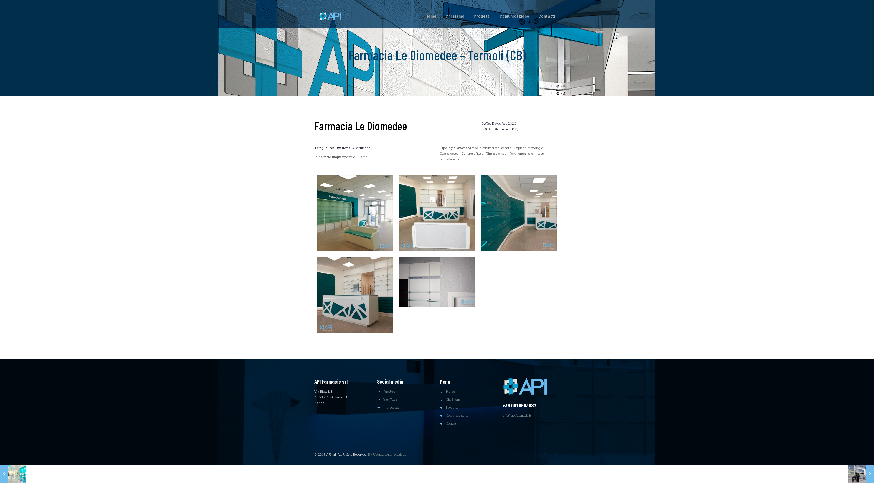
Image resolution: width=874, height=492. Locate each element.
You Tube (390, 399)
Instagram (391, 407)
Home (450, 391)
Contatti (452, 423)
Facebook (390, 391)
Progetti (452, 407)
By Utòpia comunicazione (387, 454)
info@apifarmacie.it (517, 415)
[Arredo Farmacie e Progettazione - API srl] (330, 16)
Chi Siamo (453, 399)
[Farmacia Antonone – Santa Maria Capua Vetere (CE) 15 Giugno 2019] (861, 474)
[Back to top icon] (555, 454)
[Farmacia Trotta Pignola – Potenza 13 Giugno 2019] (13, 474)
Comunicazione (457, 415)
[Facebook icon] (544, 454)
